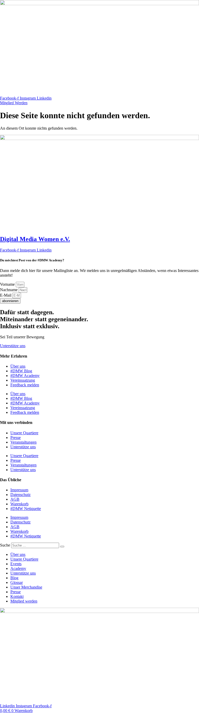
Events (16, 564)
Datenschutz (20, 494)
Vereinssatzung (22, 380)
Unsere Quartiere (24, 433)
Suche (5, 545)
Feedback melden (24, 385)
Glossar (16, 582)
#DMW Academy (25, 375)
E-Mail (6, 295)
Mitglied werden (23, 601)
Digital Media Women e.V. (35, 239)
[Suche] (62, 546)
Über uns (17, 366)
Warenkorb (19, 504)
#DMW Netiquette (25, 508)
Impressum (19, 490)
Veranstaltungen (23, 442)
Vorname (8, 284)
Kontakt (17, 596)
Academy (18, 568)
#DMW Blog (21, 371)
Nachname (9, 290)
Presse (15, 437)
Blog (14, 578)
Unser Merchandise (26, 587)
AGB (14, 499)
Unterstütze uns (23, 447)
